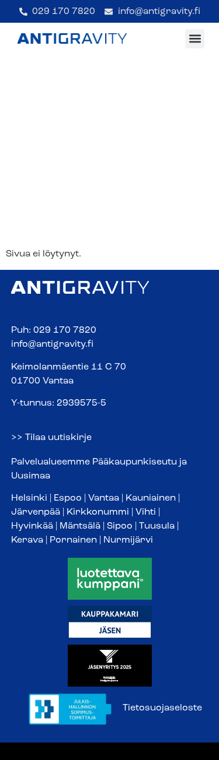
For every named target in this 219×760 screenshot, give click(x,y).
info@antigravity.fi (52, 344)
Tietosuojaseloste (162, 708)
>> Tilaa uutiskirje (51, 437)
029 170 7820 (64, 330)
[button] (194, 38)
